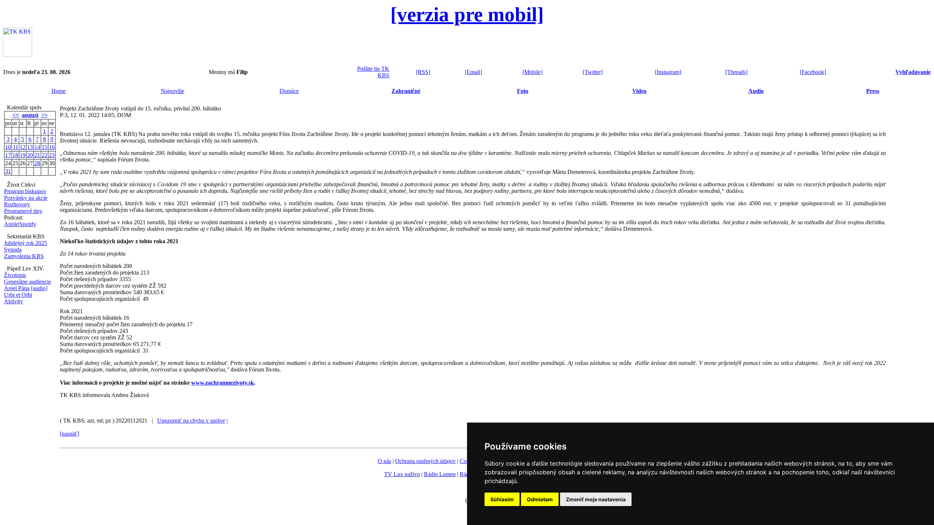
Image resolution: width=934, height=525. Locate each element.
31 (8, 171)
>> (44, 115)
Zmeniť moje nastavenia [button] (596, 499)
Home (58, 91)
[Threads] (736, 72)
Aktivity (13, 301)
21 (37, 155)
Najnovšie (172, 91)
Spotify (27, 224)
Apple (11, 224)
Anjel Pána (17, 288)
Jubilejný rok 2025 (25, 243)
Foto (522, 91)
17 (8, 155)
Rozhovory (17, 204)
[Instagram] (668, 72)
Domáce (289, 91)
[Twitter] (593, 72)
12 (23, 147)
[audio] (39, 288)
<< (15, 115)
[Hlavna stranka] (17, 55)
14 (37, 147)
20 (30, 155)
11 (15, 147)
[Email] (473, 72)
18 (15, 155)
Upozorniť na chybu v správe (191, 420)
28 (37, 163)
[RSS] (423, 72)
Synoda (13, 249)
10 (8, 147)
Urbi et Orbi (18, 295)
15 (44, 147)
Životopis (15, 275)
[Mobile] (532, 72)
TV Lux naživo (402, 474)
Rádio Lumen (440, 474)
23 (52, 155)
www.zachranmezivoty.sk (222, 383)
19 (23, 155)
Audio (756, 91)
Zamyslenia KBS (24, 256)
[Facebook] (813, 72)
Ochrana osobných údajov (425, 461)
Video (639, 91)
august (30, 115)
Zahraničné (405, 91)
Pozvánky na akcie (25, 198)
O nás (384, 461)
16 (52, 147)
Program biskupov (25, 191)
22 (44, 155)
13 (30, 147)
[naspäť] (69, 434)
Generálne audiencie (27, 282)
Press (872, 91)
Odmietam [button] (540, 499)
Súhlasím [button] (502, 499)
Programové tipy (23, 211)
